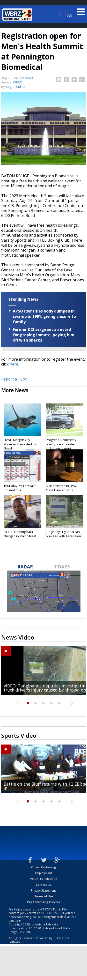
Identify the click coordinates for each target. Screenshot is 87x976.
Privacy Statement (43, 890)
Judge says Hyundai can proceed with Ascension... (64, 533)
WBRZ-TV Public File (43, 879)
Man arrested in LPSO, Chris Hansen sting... (62, 488)
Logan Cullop (15, 86)
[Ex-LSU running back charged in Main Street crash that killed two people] (22, 511)
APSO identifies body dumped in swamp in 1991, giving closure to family (44, 316)
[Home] (18, 14)
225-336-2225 (49, 913)
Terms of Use (43, 896)
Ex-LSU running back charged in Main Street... (21, 533)
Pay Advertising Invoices (43, 902)
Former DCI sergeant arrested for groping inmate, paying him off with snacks (43, 335)
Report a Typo (14, 379)
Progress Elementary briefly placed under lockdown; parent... (61, 444)
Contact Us (43, 885)
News (29, 78)
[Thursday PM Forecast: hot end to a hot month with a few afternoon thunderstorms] (22, 465)
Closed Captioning (43, 867)
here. (14, 364)
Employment (43, 873)
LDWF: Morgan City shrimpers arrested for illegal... (20, 444)
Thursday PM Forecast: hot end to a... (20, 488)
